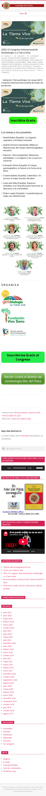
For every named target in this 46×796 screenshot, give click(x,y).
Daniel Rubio (31, 62)
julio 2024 (7, 631)
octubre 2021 (8, 655)
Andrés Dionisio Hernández (18, 58)
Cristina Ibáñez (20, 62)
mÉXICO (8, 70)
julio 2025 (7, 612)
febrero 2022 (8, 649)
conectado (24, 435)
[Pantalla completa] (41, 551)
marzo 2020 (8, 689)
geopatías (27, 66)
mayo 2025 (8, 618)
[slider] (39, 467)
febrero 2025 (8, 621)
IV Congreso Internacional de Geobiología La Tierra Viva (21, 67)
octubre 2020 (8, 677)
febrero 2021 (8, 667)
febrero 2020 (8, 692)
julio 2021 (7, 658)
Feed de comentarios (12, 768)
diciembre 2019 (9, 698)
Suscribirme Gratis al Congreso (23, 357)
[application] (23, 468)
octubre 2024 (8, 628)
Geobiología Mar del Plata (33, 64)
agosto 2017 (8, 713)
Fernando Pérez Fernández (11, 64)
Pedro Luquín (29, 70)
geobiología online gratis (11, 66)
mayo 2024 (8, 637)
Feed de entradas (10, 765)
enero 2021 (8, 670)
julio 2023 (7, 640)
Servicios (6, 741)
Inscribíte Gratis (23, 120)
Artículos (6, 731)
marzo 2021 (8, 664)
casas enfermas (23, 60)
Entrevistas (7, 734)
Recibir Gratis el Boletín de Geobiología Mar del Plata (23, 379)
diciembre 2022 (9, 643)
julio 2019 (7, 707)
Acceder (6, 762)
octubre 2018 (8, 710)
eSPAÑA (39, 62)
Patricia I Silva (17, 70)
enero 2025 (8, 625)
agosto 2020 (8, 683)
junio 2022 (7, 646)
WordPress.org (9, 771)
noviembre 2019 (10, 701)
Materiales (7, 738)
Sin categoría (8, 744)
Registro (6, 759)
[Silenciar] (34, 468)
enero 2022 (8, 652)
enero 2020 (8, 695)
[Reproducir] (4, 468)
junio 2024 (7, 634)
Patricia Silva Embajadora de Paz (16, 567)
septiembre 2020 (10, 680)
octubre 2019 (8, 704)
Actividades (34, 56)
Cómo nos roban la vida (21, 418)
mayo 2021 (8, 661)
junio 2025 (7, 615)
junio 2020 (7, 686)
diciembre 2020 (9, 674)
